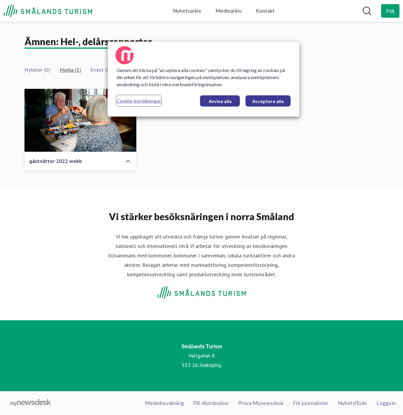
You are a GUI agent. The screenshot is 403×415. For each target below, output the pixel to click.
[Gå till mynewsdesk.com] (30, 403)
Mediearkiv (228, 10)
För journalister (310, 403)
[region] (203, 79)
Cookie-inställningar (139, 101)
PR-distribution (211, 403)
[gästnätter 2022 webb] (80, 120)
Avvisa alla (220, 101)
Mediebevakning (164, 403)
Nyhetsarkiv (187, 10)
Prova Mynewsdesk (261, 403)
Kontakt (265, 10)
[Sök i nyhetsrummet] (367, 11)
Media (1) (70, 69)
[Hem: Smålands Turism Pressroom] (48, 10)
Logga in (386, 403)
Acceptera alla (268, 101)
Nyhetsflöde (352, 403)
